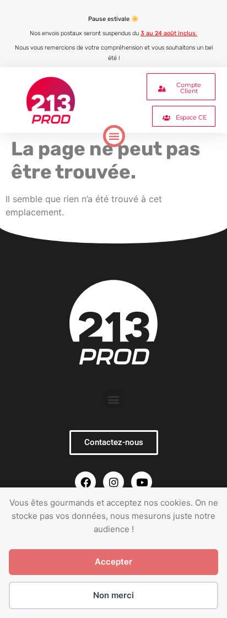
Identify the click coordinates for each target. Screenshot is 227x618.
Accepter (113, 561)
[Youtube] (141, 481)
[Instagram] (113, 481)
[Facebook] (85, 481)
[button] (114, 136)
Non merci (113, 595)
